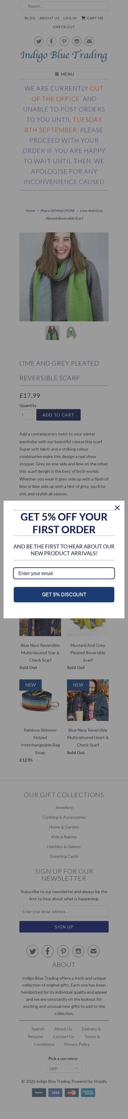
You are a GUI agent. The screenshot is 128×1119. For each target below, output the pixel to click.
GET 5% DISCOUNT (64, 594)
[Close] (117, 508)
